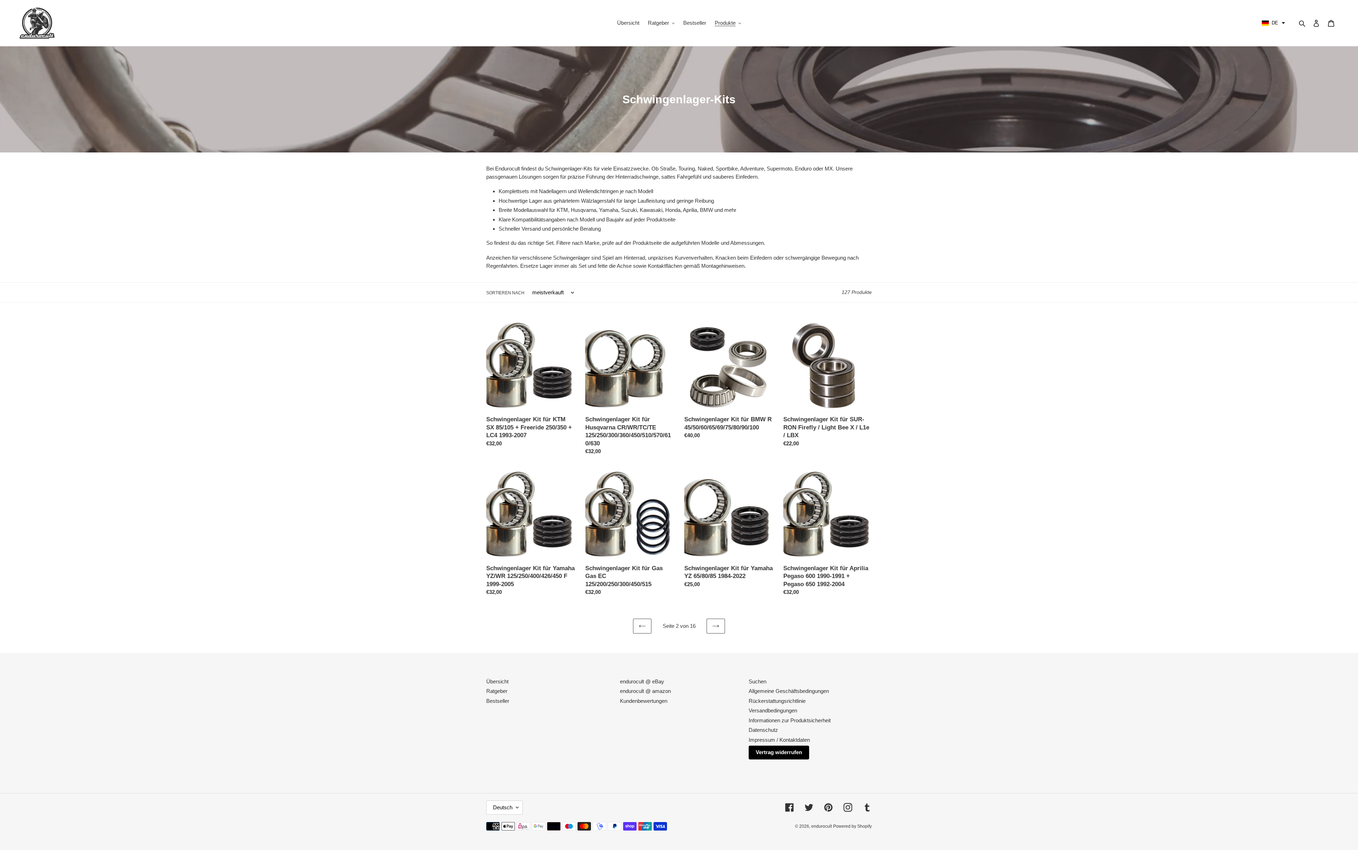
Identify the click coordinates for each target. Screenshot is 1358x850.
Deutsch (502, 807)
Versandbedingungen (773, 710)
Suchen (757, 681)
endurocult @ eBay (642, 681)
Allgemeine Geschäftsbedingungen (789, 691)
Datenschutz (763, 730)
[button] (1273, 23)
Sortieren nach (505, 292)
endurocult (821, 826)
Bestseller (497, 701)
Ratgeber (496, 691)
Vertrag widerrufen (779, 752)
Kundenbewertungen (643, 701)
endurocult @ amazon (645, 691)
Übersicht (497, 681)
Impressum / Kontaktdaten (779, 740)
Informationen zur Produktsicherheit (790, 720)
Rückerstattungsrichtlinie (777, 701)
